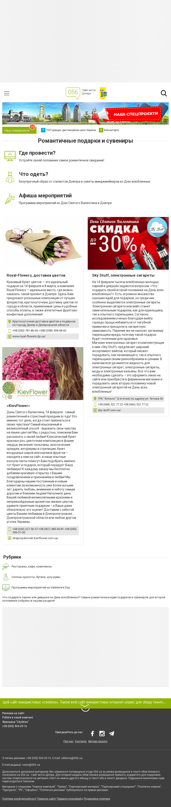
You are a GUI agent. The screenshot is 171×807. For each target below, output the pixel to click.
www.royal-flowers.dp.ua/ (29, 336)
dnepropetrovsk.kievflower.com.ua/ (35, 538)
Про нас (68, 741)
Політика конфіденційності (19, 798)
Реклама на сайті (13, 713)
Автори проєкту (98, 741)
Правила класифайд (70, 798)
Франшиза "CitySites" (15, 722)
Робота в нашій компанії (17, 717)
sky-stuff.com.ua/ (109, 410)
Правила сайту (46, 798)
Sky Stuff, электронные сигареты (123, 275)
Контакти (81, 741)
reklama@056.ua (71, 758)
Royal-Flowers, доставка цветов (36, 275)
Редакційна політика (97, 798)
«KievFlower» (18, 405)
